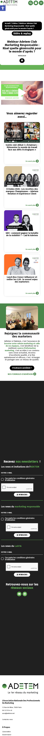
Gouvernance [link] (6, 735)
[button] (30, 3)
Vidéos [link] (15, 23)
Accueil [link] (7, 23)
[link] (3, 8)
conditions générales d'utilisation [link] (19, 479)
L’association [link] (6, 732)
